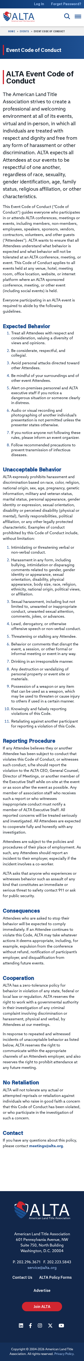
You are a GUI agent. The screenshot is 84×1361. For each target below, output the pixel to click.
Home (11, 31)
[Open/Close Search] (67, 16)
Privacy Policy (64, 1354)
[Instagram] (40, 1326)
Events (24, 31)
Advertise (42, 1290)
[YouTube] (62, 1326)
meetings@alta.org (46, 1146)
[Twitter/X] (51, 1326)
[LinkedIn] (21, 1326)
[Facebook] (31, 1326)
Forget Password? (66, 4)
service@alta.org (42, 1268)
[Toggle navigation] (78, 16)
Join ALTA (42, 1306)
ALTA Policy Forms (55, 1277)
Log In (39, 4)
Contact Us (22, 1277)
